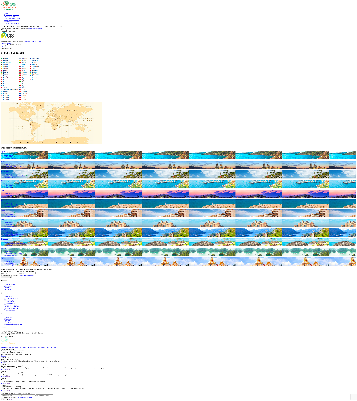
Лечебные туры (9, 301)
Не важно (42, 381)
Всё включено (32, 381)
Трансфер (7, 320)
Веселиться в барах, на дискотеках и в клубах (30, 368)
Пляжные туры (9, 300)
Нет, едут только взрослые (11, 375)
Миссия (6, 287)
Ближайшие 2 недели (26, 361)
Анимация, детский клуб (59, 375)
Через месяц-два (40, 361)
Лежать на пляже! (8, 368)
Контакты (7, 289)
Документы (8, 286)
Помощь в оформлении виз (13, 324)
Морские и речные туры (12, 306)
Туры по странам (9, 310)
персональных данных (27, 275)
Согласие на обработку (17, 397)
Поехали (3, 356)
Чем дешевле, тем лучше (36, 388)
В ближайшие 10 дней (10, 361)
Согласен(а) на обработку (18, 275)
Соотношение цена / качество (56, 388)
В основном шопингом (55, 368)
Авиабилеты (8, 317)
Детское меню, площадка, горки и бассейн (35, 375)
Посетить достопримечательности (75, 368)
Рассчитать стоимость (35, 28)
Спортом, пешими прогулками (98, 368)
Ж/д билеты (8, 319)
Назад (8, 369)
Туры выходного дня (11, 308)
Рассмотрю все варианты (76, 388)
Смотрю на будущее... (54, 361)
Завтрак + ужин (20, 381)
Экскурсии (7, 322)
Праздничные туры (10, 305)
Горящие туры (8, 296)
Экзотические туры (10, 303)
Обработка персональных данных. (48, 347)
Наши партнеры (9, 284)
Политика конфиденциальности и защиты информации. (18, 347)
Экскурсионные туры (11, 298)
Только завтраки (8, 381)
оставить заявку (6, 43)
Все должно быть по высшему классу (14, 388)
